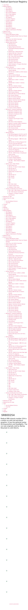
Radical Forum (6, 31)
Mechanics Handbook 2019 (15, 114)
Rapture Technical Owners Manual (16, 100)
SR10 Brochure (12, 43)
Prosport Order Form (13, 185)
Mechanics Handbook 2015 (15, 112)
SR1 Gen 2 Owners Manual (14, 101)
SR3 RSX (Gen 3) (12, 170)
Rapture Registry (10, 15)
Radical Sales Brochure (11, 42)
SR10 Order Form (12, 165)
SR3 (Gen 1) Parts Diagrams (15, 121)
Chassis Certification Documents (14, 188)
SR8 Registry (9, 9)
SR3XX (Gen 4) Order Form (15, 171)
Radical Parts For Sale (8, 198)
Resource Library (7, 33)
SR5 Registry (9, 25)
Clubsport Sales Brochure (14, 62)
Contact (5, 204)
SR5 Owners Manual (13, 104)
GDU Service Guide (13, 128)
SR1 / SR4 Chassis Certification (16, 191)
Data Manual (11, 117)
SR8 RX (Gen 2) (12, 174)
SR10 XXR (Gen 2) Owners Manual (16, 93)
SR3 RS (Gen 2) (12, 168)
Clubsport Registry (10, 18)
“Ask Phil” (8, 202)
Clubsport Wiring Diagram (14, 159)
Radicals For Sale (7, 196)
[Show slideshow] (14, 604)
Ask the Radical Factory (12, 201)
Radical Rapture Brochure (14, 47)
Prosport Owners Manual (14, 107)
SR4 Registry (9, 23)
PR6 (9, 179)
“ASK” (4, 199)
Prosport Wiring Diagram (14, 157)
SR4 (9, 182)
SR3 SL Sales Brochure (14, 57)
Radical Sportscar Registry (14, 1)
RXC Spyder (11, 176)
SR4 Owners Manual (13, 103)
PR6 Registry (9, 22)
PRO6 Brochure (12, 65)
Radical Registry (7, 6)
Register (5, 207)
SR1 (9, 181)
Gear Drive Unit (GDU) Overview (14, 39)
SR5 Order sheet (12, 184)
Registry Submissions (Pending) (13, 29)
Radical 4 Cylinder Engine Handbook (17, 123)
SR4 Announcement (13, 59)
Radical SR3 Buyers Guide (12, 34)
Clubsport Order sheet (14, 187)
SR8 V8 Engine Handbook (14, 124)
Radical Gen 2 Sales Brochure (15, 51)
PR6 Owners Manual (13, 106)
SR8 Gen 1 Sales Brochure (14, 54)
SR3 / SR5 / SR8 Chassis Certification (17, 190)
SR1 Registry (9, 17)
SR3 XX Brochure (12, 45)
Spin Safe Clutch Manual (14, 126)
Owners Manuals (10, 67)
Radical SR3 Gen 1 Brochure (15, 53)
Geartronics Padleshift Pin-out (15, 151)
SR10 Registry (9, 11)
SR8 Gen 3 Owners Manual (15, 90)
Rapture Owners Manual (14, 98)
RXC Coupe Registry (11, 14)
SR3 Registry (9, 8)
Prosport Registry (10, 20)
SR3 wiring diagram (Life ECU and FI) (17, 134)
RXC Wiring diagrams (13, 156)
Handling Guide (12, 115)
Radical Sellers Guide (11, 40)
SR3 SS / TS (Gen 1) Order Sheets (16, 167)
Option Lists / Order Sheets (12, 163)
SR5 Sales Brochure (13, 61)
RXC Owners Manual (13, 95)
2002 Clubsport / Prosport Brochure (17, 64)
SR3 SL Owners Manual (14, 75)
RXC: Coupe (11, 177)
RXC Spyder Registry (11, 12)
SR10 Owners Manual (13, 92)
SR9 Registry (9, 26)
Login (4, 205)
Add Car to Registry (11, 28)
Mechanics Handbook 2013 (15, 110)
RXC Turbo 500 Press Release (15, 56)
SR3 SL (10, 173)
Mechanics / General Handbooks (14, 109)
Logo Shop (6, 4)
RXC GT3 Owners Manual (14, 96)
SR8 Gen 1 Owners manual (14, 85)
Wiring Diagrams (10, 132)
